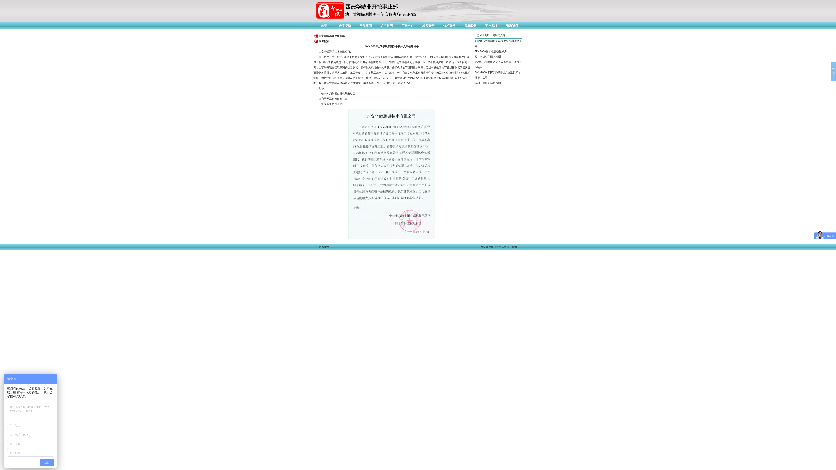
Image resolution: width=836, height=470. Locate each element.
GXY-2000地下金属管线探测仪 (352, 57)
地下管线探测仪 (451, 67)
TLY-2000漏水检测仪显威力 (491, 51)
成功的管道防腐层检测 (488, 82)
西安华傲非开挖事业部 (332, 35)
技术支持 (449, 25)
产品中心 (407, 25)
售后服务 (470, 25)
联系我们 (512, 25)
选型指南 (387, 25)
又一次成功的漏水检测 (488, 56)
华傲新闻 (366, 25)
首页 (324, 25)
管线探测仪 (340, 67)
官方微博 (324, 246)
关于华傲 (345, 25)
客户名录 (491, 25)
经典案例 (428, 25)
